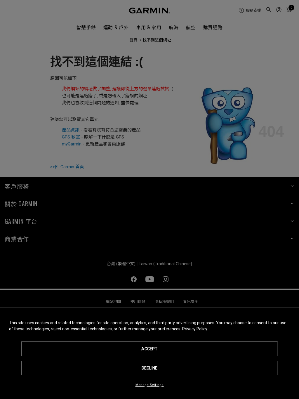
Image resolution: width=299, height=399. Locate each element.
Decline (149, 368)
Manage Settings (149, 385)
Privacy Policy (194, 329)
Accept (149, 348)
